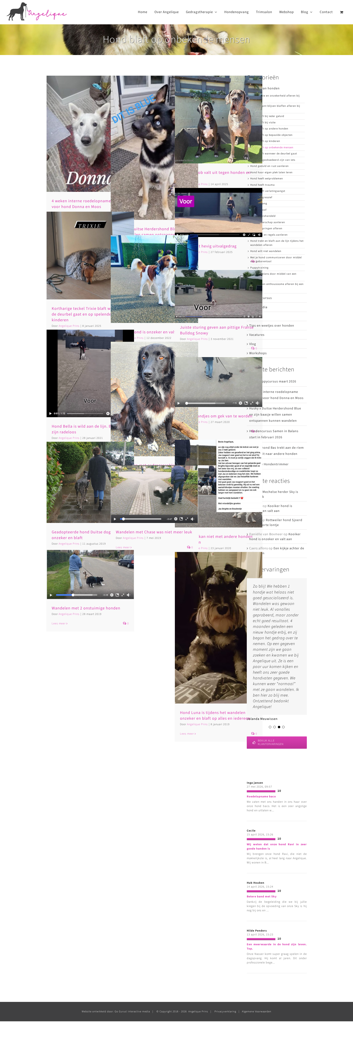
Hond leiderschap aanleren (267, 222)
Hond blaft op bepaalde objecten (271, 135)
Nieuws (255, 316)
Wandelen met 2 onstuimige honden (86, 608)
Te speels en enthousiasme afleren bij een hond (277, 286)
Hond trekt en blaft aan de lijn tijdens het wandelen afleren (277, 243)
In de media (258, 307)
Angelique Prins (69, 544)
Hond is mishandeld (263, 216)
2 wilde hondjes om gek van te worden (216, 416)
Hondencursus (260, 298)
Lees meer (59, 624)
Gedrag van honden (264, 88)
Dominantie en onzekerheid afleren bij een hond (275, 98)
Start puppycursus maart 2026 (272, 381)
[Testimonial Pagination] (270, 727)
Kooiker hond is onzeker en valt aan (150, 332)
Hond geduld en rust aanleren (269, 166)
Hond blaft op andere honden (269, 128)
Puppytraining (259, 268)
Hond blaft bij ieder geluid (267, 116)
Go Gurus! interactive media (132, 1011)
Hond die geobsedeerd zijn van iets (272, 160)
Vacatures (257, 335)
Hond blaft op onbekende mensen (271, 147)
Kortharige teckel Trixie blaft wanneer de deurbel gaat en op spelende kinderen (88, 314)
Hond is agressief (261, 197)
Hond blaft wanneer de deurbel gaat (273, 153)
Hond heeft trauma (262, 185)
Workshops (258, 353)
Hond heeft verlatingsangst (267, 191)
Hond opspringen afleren (266, 228)
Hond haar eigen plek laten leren (271, 172)
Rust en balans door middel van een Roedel (273, 276)
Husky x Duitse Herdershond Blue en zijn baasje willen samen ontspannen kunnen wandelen (275, 414)
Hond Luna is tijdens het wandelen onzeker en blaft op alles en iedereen (215, 715)
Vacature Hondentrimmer (269, 464)
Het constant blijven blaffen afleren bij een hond (275, 108)
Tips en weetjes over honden (271, 325)
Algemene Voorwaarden (256, 1011)
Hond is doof (258, 210)
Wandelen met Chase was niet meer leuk (154, 532)
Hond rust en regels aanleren (269, 235)
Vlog (252, 344)
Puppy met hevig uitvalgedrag (208, 246)
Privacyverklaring (225, 1011)
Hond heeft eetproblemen (266, 178)
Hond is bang (258, 203)
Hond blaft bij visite (263, 122)
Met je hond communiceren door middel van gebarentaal (276, 259)
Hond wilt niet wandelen (265, 251)
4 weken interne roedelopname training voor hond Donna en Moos (89, 204)
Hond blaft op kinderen (265, 141)
